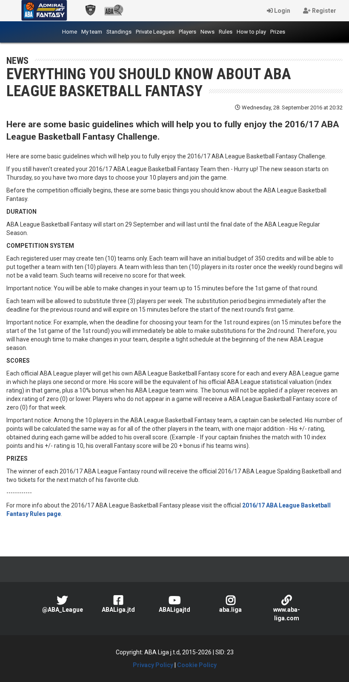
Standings (119, 32)
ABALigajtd (174, 609)
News (207, 32)
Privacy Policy (153, 665)
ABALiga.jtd (118, 609)
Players (187, 32)
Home (70, 31)
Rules (225, 32)
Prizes (277, 32)
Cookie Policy (197, 665)
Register (323, 10)
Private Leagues (155, 32)
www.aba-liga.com (286, 614)
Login (281, 10)
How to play (251, 32)
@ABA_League (62, 609)
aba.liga (230, 609)
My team (91, 32)
